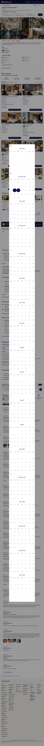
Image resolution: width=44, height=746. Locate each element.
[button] (29, 154)
